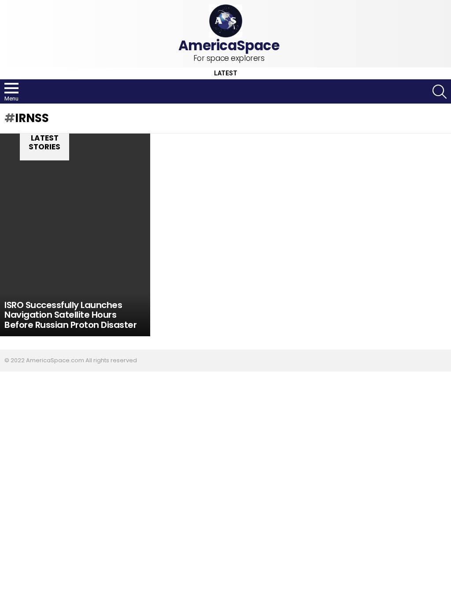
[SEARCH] (440, 92)
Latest (225, 73)
